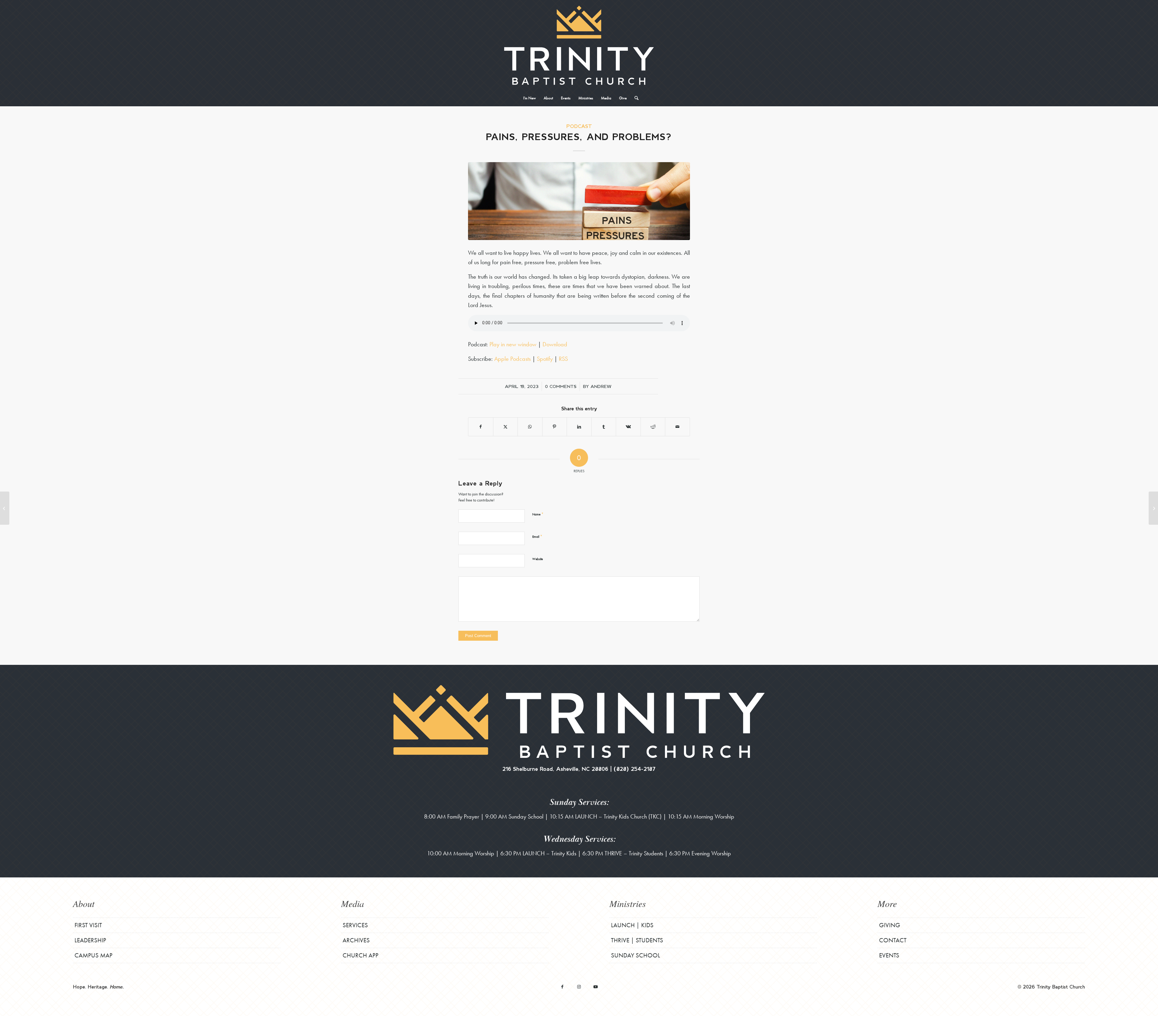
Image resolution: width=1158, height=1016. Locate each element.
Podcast (579, 126)
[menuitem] (529, 98)
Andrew (601, 386)
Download (555, 344)
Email (537, 536)
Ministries (627, 903)
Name (537, 514)
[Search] (634, 98)
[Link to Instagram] (579, 986)
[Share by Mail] (677, 427)
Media (352, 903)
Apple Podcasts (512, 359)
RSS (563, 359)
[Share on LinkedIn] (579, 427)
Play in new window (512, 344)
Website (537, 559)
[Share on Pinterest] (555, 427)
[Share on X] (505, 427)
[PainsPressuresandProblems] (579, 201)
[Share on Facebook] (480, 427)
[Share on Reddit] (653, 427)
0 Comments (561, 386)
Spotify (545, 359)
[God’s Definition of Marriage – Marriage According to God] (4, 508)
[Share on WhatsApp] (530, 427)
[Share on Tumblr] (604, 427)
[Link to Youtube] (595, 986)
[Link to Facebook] (562, 986)
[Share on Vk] (628, 427)
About (83, 903)
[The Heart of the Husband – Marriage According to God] (1153, 508)
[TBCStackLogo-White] (579, 45)
